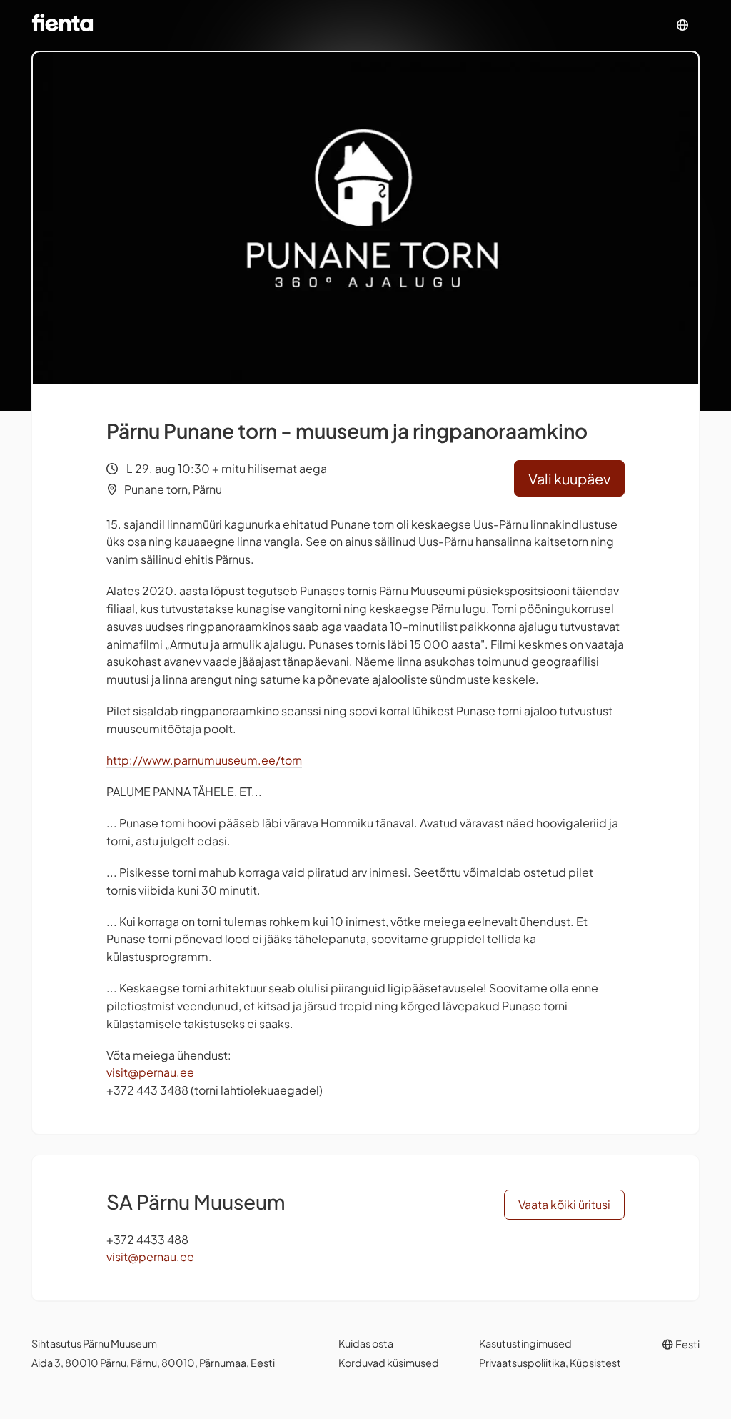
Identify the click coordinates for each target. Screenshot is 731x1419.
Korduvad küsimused (388, 1362)
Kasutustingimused (525, 1343)
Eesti (687, 1344)
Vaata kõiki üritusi (564, 1204)
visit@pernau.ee (150, 1072)
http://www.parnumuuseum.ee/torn (204, 759)
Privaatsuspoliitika (522, 1362)
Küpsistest (595, 1362)
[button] (682, 25)
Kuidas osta (365, 1343)
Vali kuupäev (569, 478)
